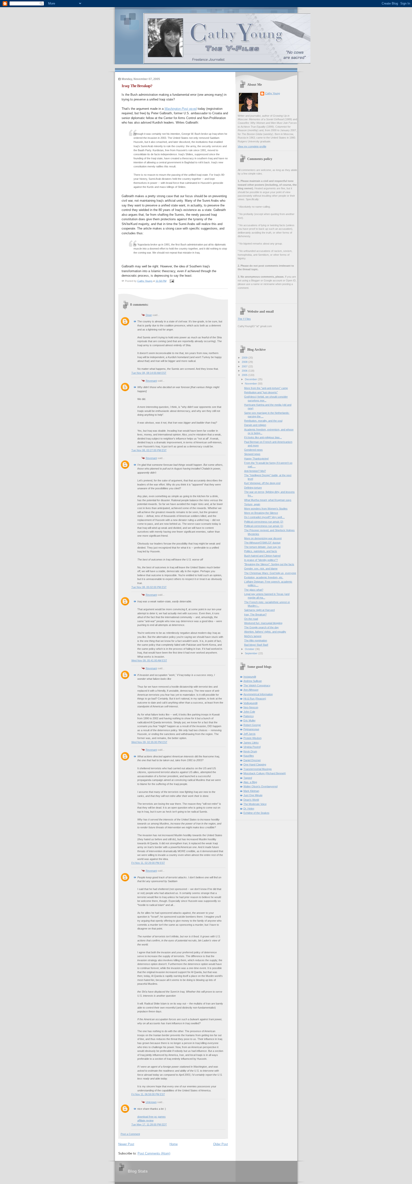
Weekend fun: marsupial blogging (263, 623)
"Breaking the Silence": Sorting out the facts (269, 564)
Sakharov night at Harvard (259, 610)
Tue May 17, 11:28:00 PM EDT (149, 1124)
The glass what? (253, 589)
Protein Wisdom (252, 738)
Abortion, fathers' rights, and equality (265, 631)
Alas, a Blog (250, 782)
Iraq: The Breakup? (255, 614)
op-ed (181, 108)
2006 (245, 370)
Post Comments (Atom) (154, 1153)
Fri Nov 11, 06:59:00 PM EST (148, 1094)
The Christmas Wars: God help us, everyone (270, 573)
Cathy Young (272, 93)
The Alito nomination (255, 640)
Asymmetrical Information (258, 694)
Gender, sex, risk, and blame (261, 568)
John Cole (249, 711)
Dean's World (251, 799)
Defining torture (253, 487)
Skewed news (252, 454)
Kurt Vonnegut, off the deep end (262, 483)
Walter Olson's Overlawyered (260, 786)
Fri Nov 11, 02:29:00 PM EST (148, 862)
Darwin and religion (255, 425)
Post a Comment (130, 1134)
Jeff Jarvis (249, 733)
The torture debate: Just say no (262, 546)
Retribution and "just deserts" (261, 392)
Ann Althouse (250, 689)
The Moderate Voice (255, 804)
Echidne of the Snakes (256, 812)
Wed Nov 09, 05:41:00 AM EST (149, 660)
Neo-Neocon (250, 707)
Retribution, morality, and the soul (263, 420)
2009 (245, 357)
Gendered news (253, 449)
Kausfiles (248, 755)
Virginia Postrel (252, 746)
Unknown (151, 1102)
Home (174, 1144)
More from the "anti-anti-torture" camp (266, 388)
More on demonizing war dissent (263, 538)
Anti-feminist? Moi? (255, 471)
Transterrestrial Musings (257, 769)
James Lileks (251, 742)
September (251, 653)
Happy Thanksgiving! (256, 458)
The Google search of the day (261, 627)
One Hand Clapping (254, 764)
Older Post (220, 1144)
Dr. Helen (248, 808)
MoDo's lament (252, 636)
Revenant (151, 380)
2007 (245, 366)
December (251, 379)
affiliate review (145, 1120)
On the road (251, 618)
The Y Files (244, 318)
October (250, 649)
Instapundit (249, 676)
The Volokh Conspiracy (256, 685)
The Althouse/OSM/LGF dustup (262, 542)
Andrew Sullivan (252, 680)
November (251, 383)
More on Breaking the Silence (261, 512)
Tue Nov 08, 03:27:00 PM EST (149, 450)
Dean (149, 315)
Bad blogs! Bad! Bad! (256, 644)
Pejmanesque (251, 729)
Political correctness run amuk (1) (263, 526)
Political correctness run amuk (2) (263, 521)
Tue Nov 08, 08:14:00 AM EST (148, 372)
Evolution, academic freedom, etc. (263, 577)
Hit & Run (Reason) (254, 698)
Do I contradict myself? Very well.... (264, 517)
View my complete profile (252, 146)
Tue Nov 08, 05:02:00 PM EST (149, 587)
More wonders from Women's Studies (266, 508)
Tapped (247, 777)
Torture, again (252, 504)
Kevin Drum (250, 751)
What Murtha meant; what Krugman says (267, 500)
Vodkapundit (250, 703)
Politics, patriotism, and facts (260, 551)
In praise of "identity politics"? (261, 560)
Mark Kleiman (251, 790)
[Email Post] (171, 280)
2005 (245, 375)
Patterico (248, 716)
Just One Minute (253, 795)
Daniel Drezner (252, 760)
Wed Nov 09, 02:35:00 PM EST (149, 742)
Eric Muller (249, 720)
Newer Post (126, 1144)
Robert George (252, 725)
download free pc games (151, 1116)
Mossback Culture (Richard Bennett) (264, 773)
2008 (245, 361)
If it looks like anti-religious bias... (263, 437)
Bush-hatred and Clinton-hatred (262, 555)
